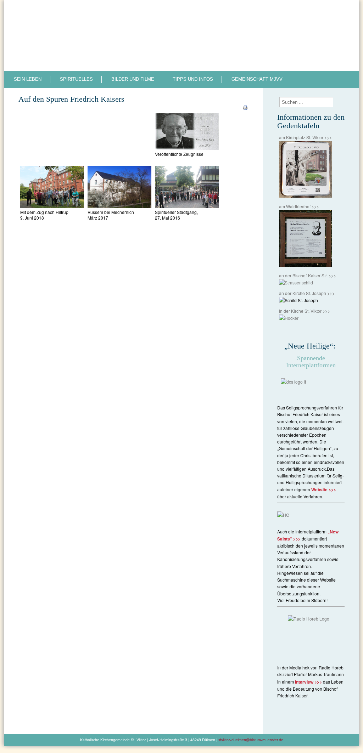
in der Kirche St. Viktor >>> (304, 311)
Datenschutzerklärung (322, 9)
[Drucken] (245, 109)
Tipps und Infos (193, 79)
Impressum (279, 9)
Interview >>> (308, 682)
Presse (251, 9)
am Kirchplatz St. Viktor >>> (305, 137)
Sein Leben (27, 79)
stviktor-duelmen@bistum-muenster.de (250, 739)
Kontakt (227, 9)
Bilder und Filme (132, 79)
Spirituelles (76, 79)
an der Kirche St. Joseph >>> (307, 293)
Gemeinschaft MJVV (257, 79)
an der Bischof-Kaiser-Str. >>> (307, 275)
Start (206, 9)
